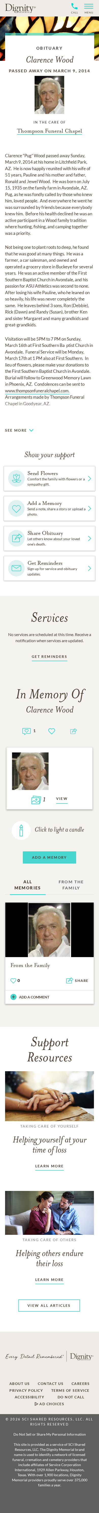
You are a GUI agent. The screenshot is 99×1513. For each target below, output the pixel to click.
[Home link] (20, 8)
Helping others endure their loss (49, 1253)
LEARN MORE (49, 1166)
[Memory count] (26, 731)
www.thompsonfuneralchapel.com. (37, 390)
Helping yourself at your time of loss (49, 1139)
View (62, 798)
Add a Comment (34, 997)
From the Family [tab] (71, 884)
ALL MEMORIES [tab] (27, 884)
